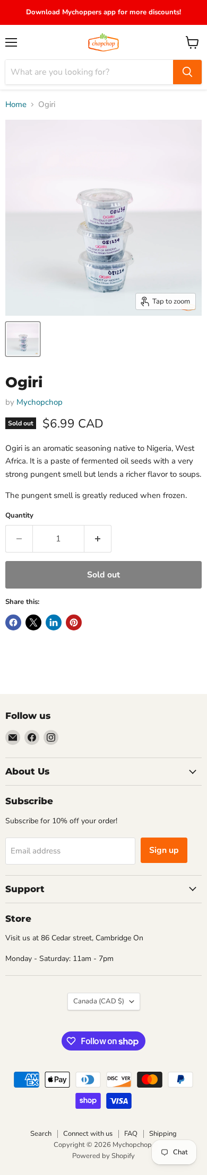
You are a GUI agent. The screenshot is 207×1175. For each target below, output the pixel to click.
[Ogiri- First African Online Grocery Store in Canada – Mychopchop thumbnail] (23, 339)
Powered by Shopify (103, 1156)
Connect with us (88, 1133)
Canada (98, 1001)
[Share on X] (33, 622)
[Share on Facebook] (13, 622)
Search (40, 1133)
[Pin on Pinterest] (74, 622)
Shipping (163, 1133)
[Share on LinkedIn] (54, 622)
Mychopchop (39, 402)
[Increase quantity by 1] (97, 539)
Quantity (19, 516)
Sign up (164, 850)
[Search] (187, 72)
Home (16, 104)
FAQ (130, 1133)
